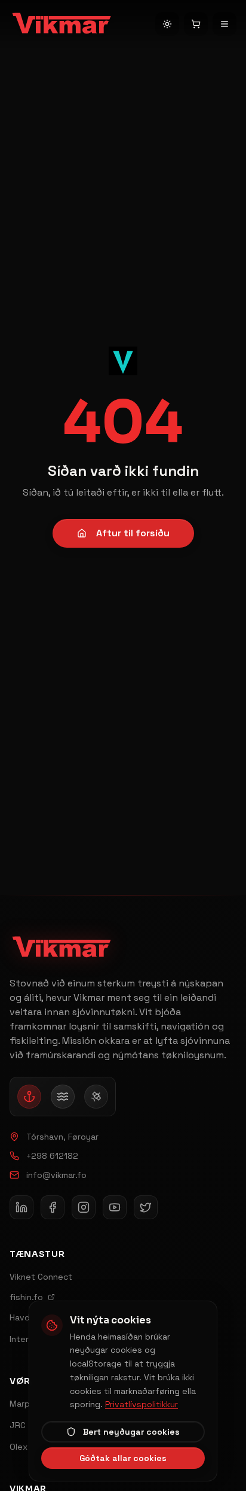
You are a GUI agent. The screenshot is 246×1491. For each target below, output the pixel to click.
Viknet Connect (41, 1276)
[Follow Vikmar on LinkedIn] (21, 1207)
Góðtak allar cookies (123, 1458)
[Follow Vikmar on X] (146, 1207)
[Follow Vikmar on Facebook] (52, 1207)
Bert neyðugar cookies (131, 1431)
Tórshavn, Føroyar (62, 1136)
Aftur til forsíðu (133, 533)
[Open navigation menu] (224, 24)
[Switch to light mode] (167, 24)
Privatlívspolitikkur (141, 1404)
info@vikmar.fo (56, 1175)
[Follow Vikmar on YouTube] (115, 1207)
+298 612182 (52, 1155)
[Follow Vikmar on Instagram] (84, 1207)
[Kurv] (196, 24)
